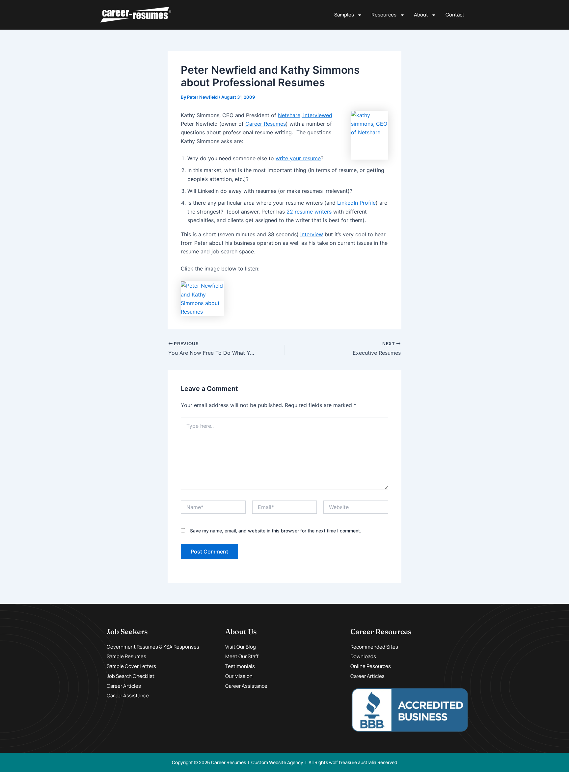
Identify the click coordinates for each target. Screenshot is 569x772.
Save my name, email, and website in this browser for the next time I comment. (275, 530)
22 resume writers (309, 211)
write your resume (298, 158)
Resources (383, 14)
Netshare (289, 115)
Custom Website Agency (277, 762)
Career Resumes (265, 123)
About (421, 14)
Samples (344, 14)
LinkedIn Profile (356, 202)
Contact (455, 14)
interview (311, 234)
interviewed (317, 115)
